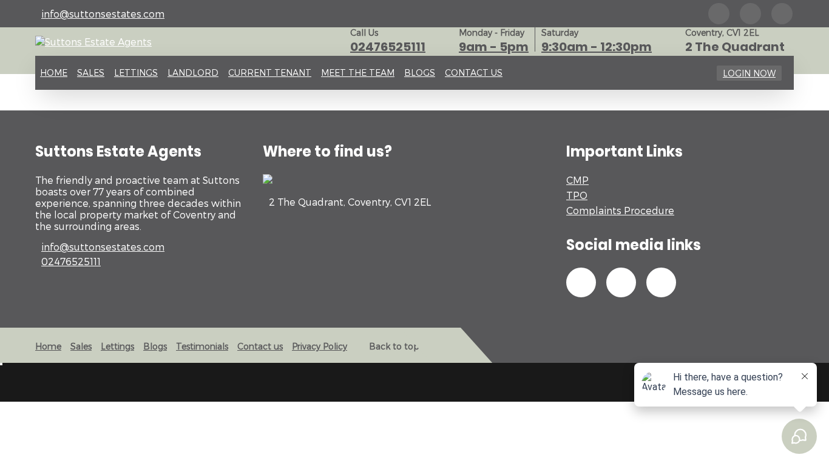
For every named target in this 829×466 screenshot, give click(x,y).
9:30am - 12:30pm (596, 46)
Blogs (419, 72)
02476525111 (387, 46)
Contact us (473, 72)
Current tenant (269, 72)
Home (53, 72)
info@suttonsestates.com (102, 13)
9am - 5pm (494, 46)
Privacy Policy (319, 346)
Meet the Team (357, 72)
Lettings (136, 72)
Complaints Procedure (620, 210)
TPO (576, 195)
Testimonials (202, 346)
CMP (577, 180)
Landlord (192, 72)
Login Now (749, 73)
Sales (90, 72)
